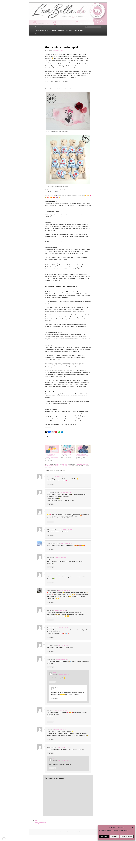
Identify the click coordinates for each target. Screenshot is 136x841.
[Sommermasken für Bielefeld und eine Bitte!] (83, 449)
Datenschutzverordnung (40, 822)
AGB (36, 820)
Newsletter (43, 34)
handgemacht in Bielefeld (61, 465)
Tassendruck (61, 30)
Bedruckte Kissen (66, 27)
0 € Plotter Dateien (79, 30)
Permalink (49, 467)
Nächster (98, 39)
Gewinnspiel (64, 464)
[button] (133, 827)
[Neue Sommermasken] (68, 449)
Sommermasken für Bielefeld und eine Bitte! (82, 454)
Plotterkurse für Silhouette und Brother (51, 27)
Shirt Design (69, 30)
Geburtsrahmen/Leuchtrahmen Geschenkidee (45, 30)
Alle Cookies (104, 836)
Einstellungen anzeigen (127, 836)
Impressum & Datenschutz (60, 832)
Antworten (50, 484)
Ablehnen (114, 836)
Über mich (37, 27)
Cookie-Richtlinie (39, 824)
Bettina (61, 50)
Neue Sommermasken (66, 454)
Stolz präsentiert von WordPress (74, 832)
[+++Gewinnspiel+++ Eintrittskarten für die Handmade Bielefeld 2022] (52, 449)
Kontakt (37, 34)
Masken (69, 465)
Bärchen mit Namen (81, 464)
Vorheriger (38, 39)
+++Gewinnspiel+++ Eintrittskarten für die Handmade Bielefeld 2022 (51, 455)
